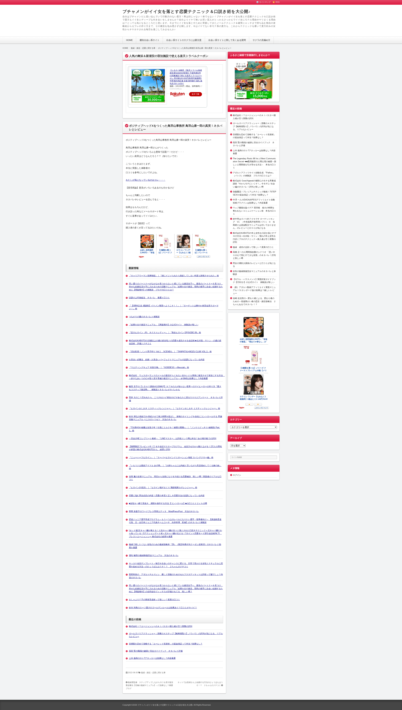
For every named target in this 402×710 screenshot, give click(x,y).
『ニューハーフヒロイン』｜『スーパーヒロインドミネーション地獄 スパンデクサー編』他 (171, 457)
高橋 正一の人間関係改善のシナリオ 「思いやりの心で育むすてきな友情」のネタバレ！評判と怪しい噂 (254, 255)
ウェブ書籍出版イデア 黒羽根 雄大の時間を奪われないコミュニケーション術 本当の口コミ (254, 211)
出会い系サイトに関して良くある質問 (227, 40)
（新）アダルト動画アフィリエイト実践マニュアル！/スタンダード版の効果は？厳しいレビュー (254, 290)
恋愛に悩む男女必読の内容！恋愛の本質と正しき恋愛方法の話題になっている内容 (166, 495)
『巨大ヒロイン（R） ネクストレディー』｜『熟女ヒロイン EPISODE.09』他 (165, 332)
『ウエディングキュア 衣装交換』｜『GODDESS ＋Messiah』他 (159, 367)
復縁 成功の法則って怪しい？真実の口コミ (253, 247)
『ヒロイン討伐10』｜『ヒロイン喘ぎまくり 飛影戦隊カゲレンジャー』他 (163, 487)
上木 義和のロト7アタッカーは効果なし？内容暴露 (152, 658)
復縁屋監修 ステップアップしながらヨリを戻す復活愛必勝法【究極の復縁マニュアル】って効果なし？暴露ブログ (149, 685)
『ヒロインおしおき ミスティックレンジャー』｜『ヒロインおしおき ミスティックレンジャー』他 (174, 408)
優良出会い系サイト (149, 40)
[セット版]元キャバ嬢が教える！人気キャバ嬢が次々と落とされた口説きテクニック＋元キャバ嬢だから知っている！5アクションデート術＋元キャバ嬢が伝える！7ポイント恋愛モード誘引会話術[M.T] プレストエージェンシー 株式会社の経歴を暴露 (175, 533)
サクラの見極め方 (261, 40)
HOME (129, 40)
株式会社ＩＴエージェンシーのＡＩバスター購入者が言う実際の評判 (160, 626)
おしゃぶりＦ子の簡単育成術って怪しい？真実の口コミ (154, 599)
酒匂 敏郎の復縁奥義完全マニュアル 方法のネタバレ (154, 555)
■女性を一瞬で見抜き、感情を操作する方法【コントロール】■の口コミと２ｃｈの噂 (168, 503)
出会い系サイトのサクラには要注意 (183, 40)
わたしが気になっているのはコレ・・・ (145, 180)
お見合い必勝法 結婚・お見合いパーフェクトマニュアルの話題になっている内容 (166, 359)
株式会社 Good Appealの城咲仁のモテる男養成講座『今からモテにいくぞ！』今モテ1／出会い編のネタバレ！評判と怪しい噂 (254, 184)
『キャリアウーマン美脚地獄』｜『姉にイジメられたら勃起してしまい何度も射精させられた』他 (174, 275)
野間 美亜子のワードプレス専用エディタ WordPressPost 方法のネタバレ (164, 511)
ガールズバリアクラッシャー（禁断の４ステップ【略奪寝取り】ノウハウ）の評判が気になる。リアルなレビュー (254, 126)
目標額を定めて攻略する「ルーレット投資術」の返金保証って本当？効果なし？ (165, 644)
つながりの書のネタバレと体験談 (144, 316)
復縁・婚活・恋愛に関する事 (153, 672)
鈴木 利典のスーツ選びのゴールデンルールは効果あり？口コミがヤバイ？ (163, 607)
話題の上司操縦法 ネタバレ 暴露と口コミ (149, 297)
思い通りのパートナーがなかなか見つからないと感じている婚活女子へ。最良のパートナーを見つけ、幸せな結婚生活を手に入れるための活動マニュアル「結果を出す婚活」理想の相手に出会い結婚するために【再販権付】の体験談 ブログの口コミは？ (176, 286)
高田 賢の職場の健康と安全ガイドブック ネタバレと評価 (156, 651)
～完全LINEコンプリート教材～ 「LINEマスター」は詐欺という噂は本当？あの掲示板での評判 (172, 438)
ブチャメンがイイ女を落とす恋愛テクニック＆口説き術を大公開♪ (186, 11)
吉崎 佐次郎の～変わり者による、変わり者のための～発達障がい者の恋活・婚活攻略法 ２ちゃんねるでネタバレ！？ (254, 301)
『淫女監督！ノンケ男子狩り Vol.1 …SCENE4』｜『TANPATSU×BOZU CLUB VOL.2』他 (170, 351)
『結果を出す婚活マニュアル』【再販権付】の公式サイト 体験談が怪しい (163, 324)
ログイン (237, 475)
